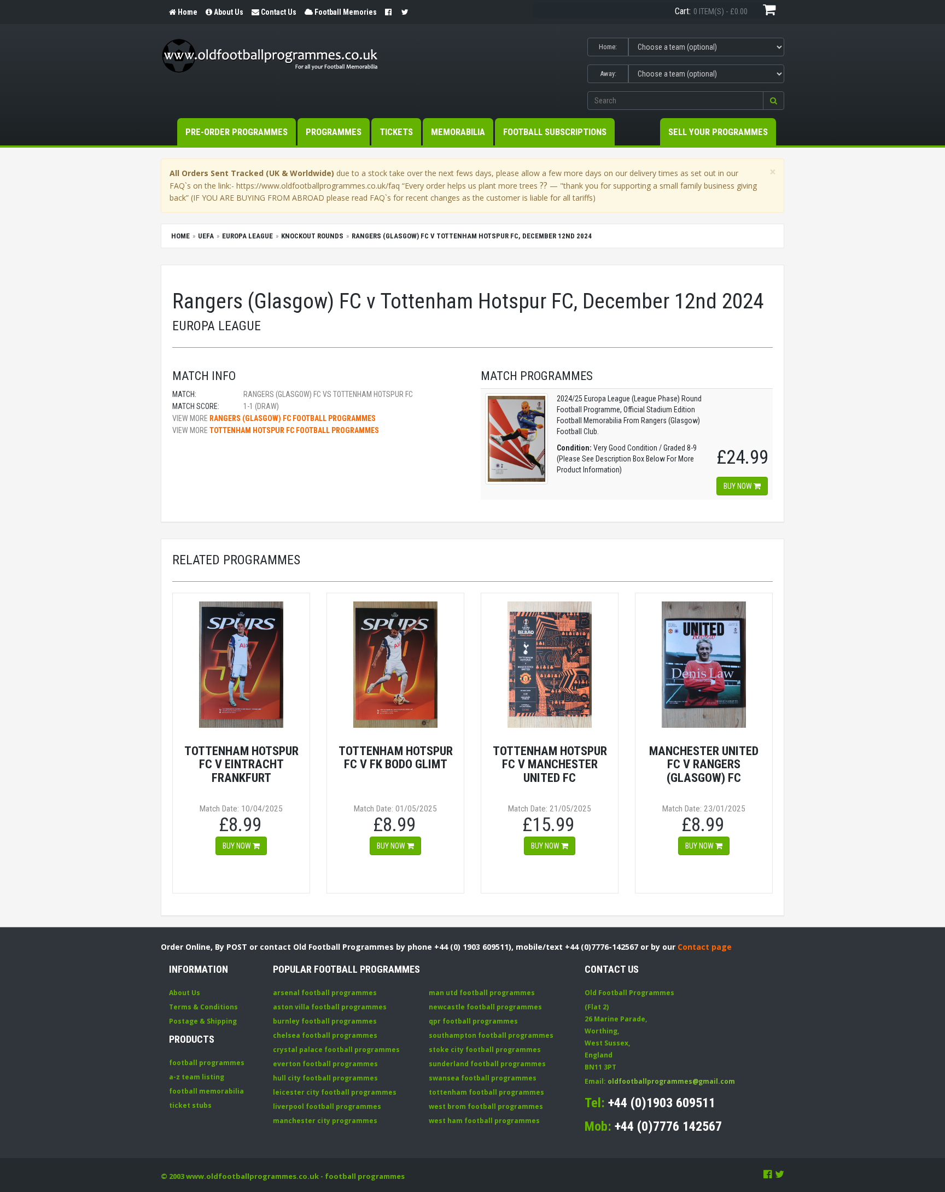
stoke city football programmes (485, 1049)
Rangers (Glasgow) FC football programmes (292, 418)
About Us (184, 992)
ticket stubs (190, 1105)
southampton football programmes (491, 1035)
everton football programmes (325, 1063)
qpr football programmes (473, 1021)
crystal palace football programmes (336, 1049)
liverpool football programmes (327, 1106)
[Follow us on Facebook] (767, 1174)
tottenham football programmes (486, 1092)
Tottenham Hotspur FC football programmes (294, 430)
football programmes (206, 1062)
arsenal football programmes (325, 992)
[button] (773, 100)
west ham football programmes (484, 1120)
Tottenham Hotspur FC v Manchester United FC (550, 764)
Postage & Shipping (203, 1021)
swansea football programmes (482, 1078)
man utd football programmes (482, 992)
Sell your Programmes (718, 131)
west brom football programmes (486, 1106)
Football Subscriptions (554, 131)
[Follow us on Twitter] (779, 1174)
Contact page (705, 947)
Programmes (333, 131)
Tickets (396, 131)
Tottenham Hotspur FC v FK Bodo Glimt (396, 758)
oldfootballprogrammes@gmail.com (671, 1081)
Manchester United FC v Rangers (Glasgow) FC (704, 764)
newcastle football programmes (485, 1007)
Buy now (739, 486)
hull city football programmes (325, 1078)
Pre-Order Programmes (236, 131)
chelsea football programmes (325, 1035)
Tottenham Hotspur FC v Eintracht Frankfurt (241, 764)
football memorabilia (206, 1091)
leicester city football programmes (334, 1092)
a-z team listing (196, 1077)
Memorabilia (458, 131)
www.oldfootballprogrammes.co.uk (252, 1176)
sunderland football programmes (487, 1063)
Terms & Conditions (203, 1007)
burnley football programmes (325, 1021)
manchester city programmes (325, 1120)
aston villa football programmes (330, 1007)
